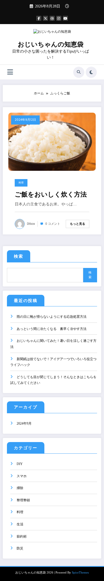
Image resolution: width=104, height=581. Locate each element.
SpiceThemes (80, 572)
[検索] (78, 72)
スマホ (22, 476)
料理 (21, 182)
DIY (20, 464)
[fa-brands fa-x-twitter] (45, 18)
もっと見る (77, 223)
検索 (18, 256)
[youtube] (65, 18)
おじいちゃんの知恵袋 (50, 44)
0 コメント (52, 224)
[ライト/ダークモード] (91, 72)
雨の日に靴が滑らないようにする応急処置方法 (52, 317)
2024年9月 (24, 423)
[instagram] (58, 18)
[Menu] (10, 72)
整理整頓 (23, 500)
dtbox (31, 224)
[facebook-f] (38, 18)
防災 (20, 548)
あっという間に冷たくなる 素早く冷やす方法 (52, 329)
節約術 (22, 536)
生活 (20, 524)
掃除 (20, 488)
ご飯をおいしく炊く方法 (51, 194)
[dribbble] (52, 18)
